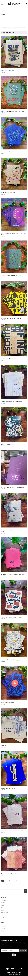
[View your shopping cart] (25, 3)
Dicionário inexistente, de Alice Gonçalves (11, 318)
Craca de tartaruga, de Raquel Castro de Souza (12, 275)
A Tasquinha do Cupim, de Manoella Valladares (12, 831)
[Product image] (14, 52)
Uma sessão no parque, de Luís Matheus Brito (11, 617)
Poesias (3, 915)
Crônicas (3, 907)
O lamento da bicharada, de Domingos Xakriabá (12, 111)
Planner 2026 (4, 745)
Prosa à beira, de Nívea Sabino (8, 192)
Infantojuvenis (4, 912)
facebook (13, 955)
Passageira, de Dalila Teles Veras (8, 152)
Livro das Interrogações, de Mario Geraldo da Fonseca (13, 574)
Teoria (2, 917)
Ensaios (2, 910)
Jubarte (3, 928)
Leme (2, 931)
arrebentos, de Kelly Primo (7, 444)
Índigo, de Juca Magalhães (7, 702)
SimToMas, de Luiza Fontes (7, 70)
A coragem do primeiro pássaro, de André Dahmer (13, 487)
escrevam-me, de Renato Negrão (9, 788)
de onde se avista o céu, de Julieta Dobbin (11, 874)
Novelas (3, 903)
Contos (2, 905)
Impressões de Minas (6, 926)
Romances (3, 900)
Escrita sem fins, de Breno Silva (8, 359)
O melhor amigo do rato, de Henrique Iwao (11, 660)
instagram (15, 955)
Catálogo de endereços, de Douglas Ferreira (11, 401)
